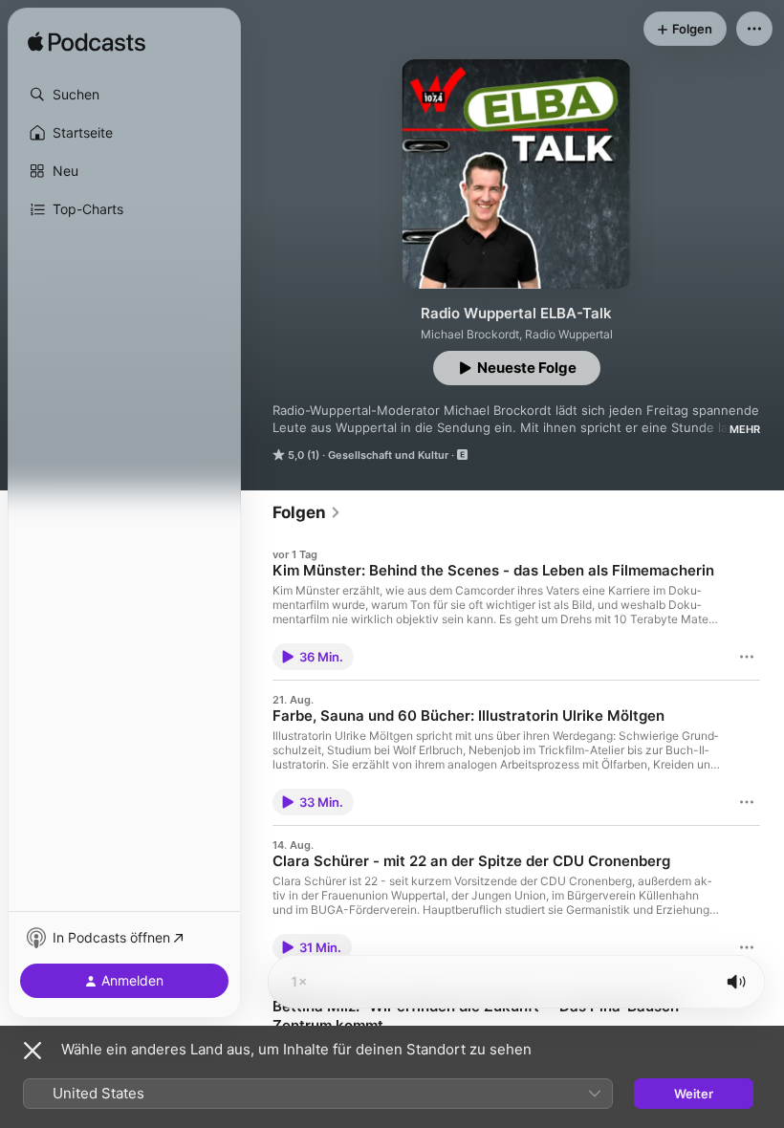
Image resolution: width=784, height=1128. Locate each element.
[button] (124, 94)
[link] (306, 512)
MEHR (745, 429)
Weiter (693, 1093)
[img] (86, 43)
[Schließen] (32, 1050)
